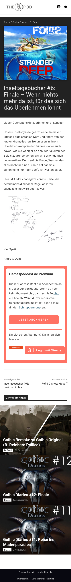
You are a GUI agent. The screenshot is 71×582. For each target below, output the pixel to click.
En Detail (34, 22)
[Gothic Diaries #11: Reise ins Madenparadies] (35, 530)
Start (6, 22)
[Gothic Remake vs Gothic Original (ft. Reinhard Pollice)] (35, 430)
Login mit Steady (48, 350)
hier (56, 293)
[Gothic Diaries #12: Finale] (35, 480)
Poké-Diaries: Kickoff (54, 383)
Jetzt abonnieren (34, 319)
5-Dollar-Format (19, 22)
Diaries (7, 500)
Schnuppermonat (30, 307)
